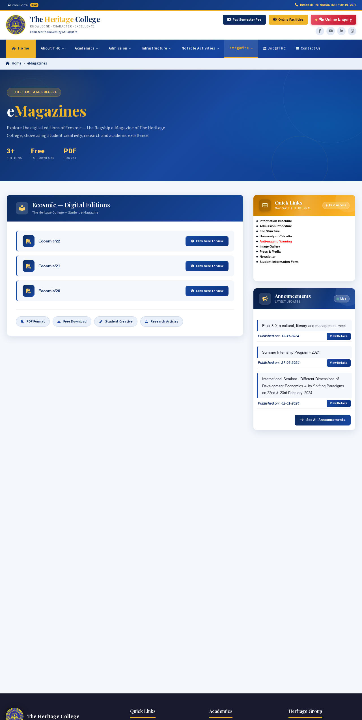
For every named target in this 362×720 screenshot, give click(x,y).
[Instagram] (352, 31)
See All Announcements (325, 419)
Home (16, 63)
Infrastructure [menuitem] (154, 48)
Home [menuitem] (23, 48)
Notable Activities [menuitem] (198, 48)
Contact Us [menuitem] (311, 48)
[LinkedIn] (341, 31)
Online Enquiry (338, 20)
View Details (338, 336)
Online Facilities (290, 19)
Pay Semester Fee (247, 19)
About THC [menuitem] (51, 48)
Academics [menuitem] (84, 48)
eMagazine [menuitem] (239, 48)
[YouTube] (330, 31)
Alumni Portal (22, 5)
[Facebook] (320, 31)
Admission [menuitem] (118, 48)
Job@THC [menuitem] (277, 48)
